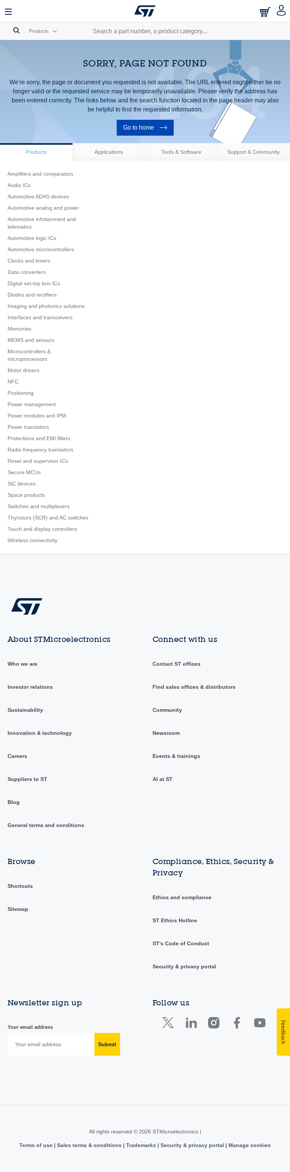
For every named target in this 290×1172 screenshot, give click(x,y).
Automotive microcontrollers (41, 249)
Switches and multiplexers (38, 506)
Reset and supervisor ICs (38, 461)
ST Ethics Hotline (175, 920)
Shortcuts (20, 886)
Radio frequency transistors (40, 450)
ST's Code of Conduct (181, 943)
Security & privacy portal (184, 966)
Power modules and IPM (37, 416)
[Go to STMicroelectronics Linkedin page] (190, 1024)
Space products (26, 495)
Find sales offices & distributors (194, 687)
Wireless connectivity (32, 540)
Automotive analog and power (43, 208)
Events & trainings (176, 756)
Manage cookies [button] (249, 1145)
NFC (13, 382)
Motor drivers (23, 370)
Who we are (22, 664)
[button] (9, 11)
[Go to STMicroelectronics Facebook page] (236, 1024)
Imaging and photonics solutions (46, 306)
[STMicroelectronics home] (145, 11)
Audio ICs (19, 185)
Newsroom (166, 733)
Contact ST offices (177, 664)
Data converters (27, 272)
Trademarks (141, 1145)
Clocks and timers (29, 261)
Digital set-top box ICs (34, 283)
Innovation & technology (40, 733)
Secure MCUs (24, 472)
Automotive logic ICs (32, 238)
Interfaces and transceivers (40, 317)
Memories (19, 329)
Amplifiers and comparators (40, 174)
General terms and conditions (46, 825)
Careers (17, 756)
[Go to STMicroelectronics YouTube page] (259, 1024)
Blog (14, 802)
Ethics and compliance (182, 897)
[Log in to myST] (281, 11)
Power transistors (28, 427)
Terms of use (36, 1145)
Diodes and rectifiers (32, 295)
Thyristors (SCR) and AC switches (48, 518)
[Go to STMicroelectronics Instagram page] (213, 1024)
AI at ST (163, 779)
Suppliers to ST (27, 779)
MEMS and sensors (31, 340)
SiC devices (21, 484)
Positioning (21, 393)
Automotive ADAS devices (38, 196)
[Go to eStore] (265, 12)
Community (167, 710)
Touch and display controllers (42, 529)
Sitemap (18, 909)
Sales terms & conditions (89, 1145)
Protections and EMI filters (39, 438)
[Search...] (16, 30)
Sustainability (25, 710)
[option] (36, 152)
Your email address (30, 1027)
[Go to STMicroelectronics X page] (169, 1024)
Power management (32, 404)
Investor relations (30, 687)
